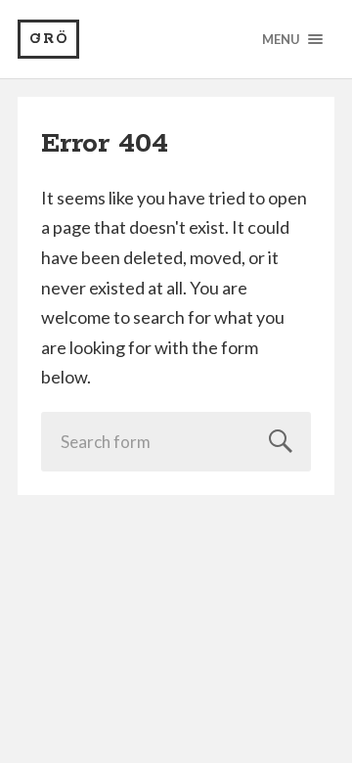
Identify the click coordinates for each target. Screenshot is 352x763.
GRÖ (49, 39)
